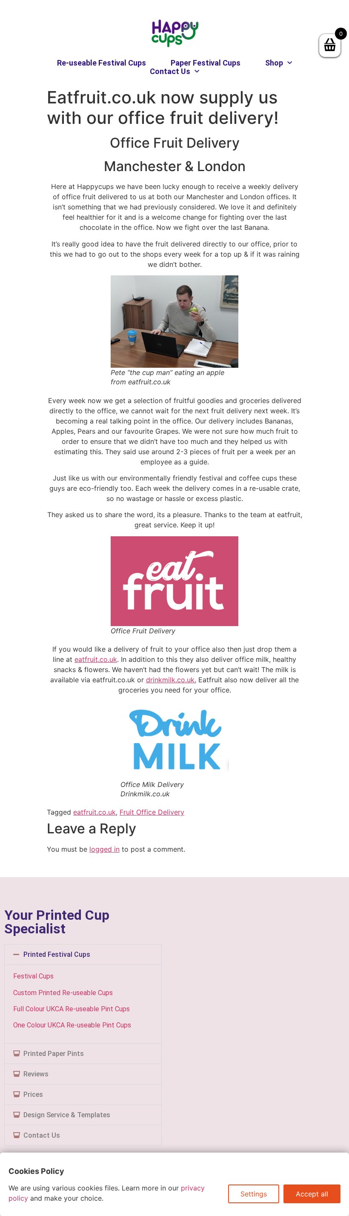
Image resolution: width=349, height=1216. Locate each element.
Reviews (36, 1074)
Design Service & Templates (66, 1115)
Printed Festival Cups (56, 954)
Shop (274, 63)
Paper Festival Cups (205, 63)
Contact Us (170, 71)
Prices (33, 1094)
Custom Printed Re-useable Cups (63, 993)
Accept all (312, 1194)
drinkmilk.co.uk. (171, 679)
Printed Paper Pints (53, 1054)
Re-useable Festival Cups (101, 63)
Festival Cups (33, 976)
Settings (253, 1194)
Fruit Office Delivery (152, 812)
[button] (83, 954)
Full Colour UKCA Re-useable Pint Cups (71, 1009)
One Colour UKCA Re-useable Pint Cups (72, 1025)
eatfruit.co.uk (95, 659)
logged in (104, 849)
